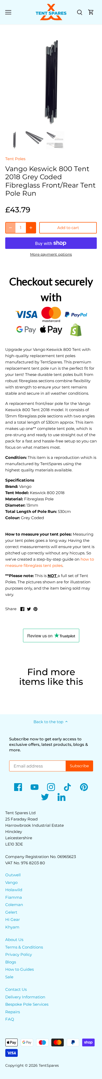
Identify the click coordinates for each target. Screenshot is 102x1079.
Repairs (12, 1011)
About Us (14, 939)
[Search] (79, 12)
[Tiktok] (67, 787)
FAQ (9, 1019)
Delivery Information (25, 996)
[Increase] (31, 227)
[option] (51, 83)
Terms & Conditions (24, 947)
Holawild (13, 889)
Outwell (13, 874)
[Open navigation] (8, 12)
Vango (11, 882)
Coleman (14, 904)
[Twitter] (45, 797)
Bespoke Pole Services (26, 1004)
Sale (9, 976)
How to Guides (19, 969)
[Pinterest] (84, 787)
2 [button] (51, 124)
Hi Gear (12, 919)
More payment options (51, 254)
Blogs (10, 962)
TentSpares (49, 1065)
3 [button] (56, 124)
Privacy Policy (18, 954)
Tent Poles (15, 158)
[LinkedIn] (61, 797)
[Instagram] (51, 787)
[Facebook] (18, 787)
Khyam (12, 927)
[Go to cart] (91, 12)
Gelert (11, 912)
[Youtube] (34, 787)
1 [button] (45, 124)
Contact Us (16, 989)
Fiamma (13, 897)
